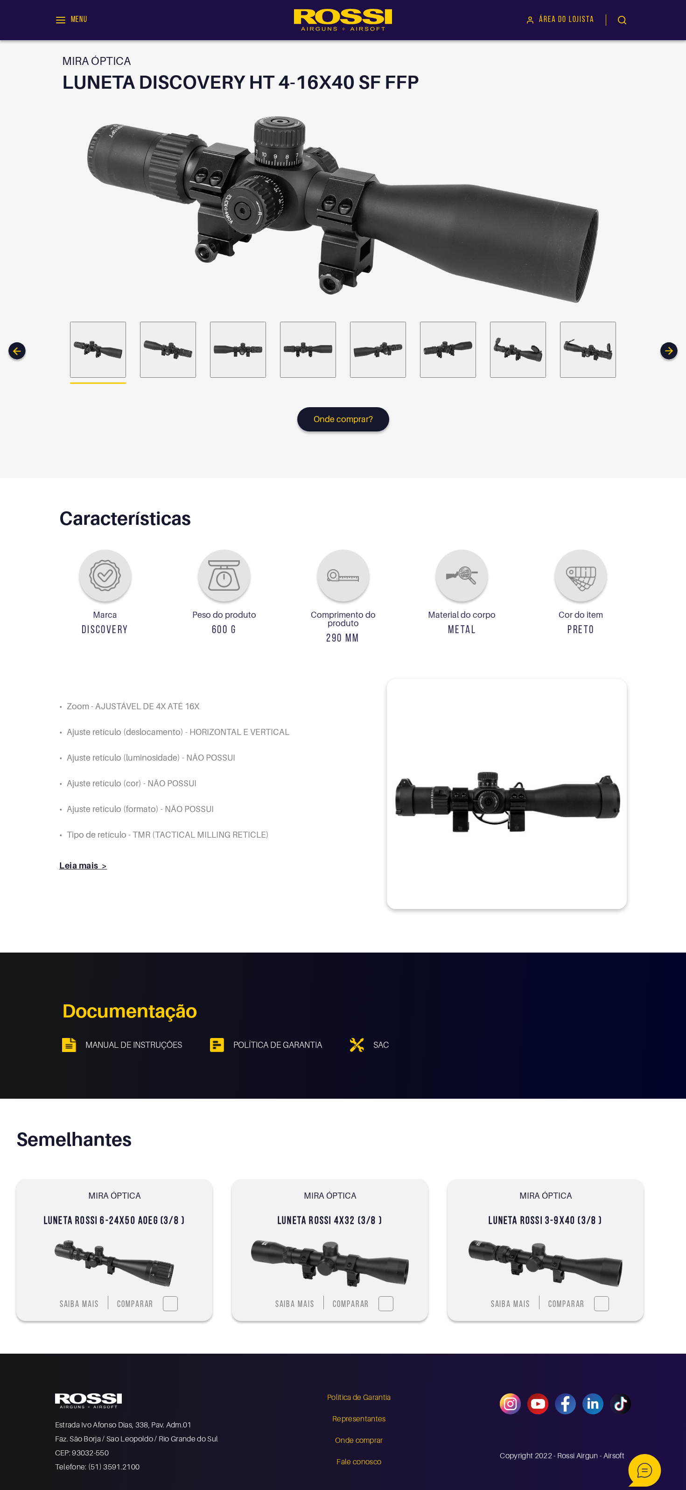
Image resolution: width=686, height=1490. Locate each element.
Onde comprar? (343, 419)
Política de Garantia (359, 1397)
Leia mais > (83, 865)
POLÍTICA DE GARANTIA (277, 1045)
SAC (381, 1045)
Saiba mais (79, 1304)
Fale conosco (358, 1461)
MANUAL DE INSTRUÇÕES (133, 1045)
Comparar (135, 1304)
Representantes (358, 1418)
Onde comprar (359, 1440)
